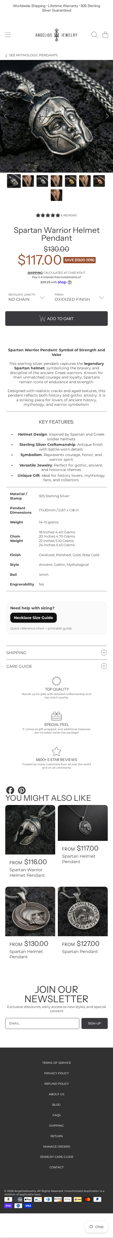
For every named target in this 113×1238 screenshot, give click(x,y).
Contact (56, 1167)
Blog (56, 1104)
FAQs (57, 1115)
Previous (5, 116)
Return (56, 1136)
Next (107, 116)
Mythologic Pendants (33, 55)
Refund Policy (56, 1084)
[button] (8, 35)
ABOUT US (56, 1094)
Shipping (35, 273)
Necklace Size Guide (33, 617)
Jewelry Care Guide (56, 1157)
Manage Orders (56, 1146)
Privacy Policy (56, 1073)
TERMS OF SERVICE (56, 1063)
